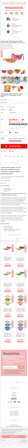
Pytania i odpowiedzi (14, 411)
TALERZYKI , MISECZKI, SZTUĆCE (7, 46)
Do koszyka (15, 146)
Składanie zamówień (14, 415)
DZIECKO (9, 44)
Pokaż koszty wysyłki (15, 140)
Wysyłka (14, 394)
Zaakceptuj (14, 436)
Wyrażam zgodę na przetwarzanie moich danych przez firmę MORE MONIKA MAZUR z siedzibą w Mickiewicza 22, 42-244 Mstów (13, 372)
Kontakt (14, 397)
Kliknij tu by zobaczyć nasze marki (14, 7)
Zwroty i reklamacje (14, 413)
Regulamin (14, 395)
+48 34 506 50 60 (16, 13)
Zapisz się (21, 367)
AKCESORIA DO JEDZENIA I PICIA (7, 45)
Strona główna (3, 44)
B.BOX (10, 100)
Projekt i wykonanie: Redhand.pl (21, 445)
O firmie (14, 392)
